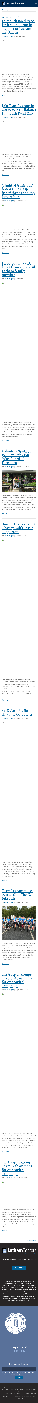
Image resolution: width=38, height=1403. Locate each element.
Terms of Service (11, 1374)
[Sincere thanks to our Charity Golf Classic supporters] (19, 607)
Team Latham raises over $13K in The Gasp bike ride (18, 894)
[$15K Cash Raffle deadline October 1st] (19, 790)
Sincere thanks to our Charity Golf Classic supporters (18, 527)
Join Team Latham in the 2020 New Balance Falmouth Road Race (19, 109)
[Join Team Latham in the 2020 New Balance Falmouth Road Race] (19, 136)
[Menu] (35, 4)
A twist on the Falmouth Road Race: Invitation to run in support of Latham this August (18, 24)
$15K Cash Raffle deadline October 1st (18, 712)
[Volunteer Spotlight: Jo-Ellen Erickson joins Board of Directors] (19, 481)
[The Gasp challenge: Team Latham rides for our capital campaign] (19, 1062)
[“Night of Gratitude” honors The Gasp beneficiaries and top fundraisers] (19, 215)
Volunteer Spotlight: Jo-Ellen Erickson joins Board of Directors (18, 457)
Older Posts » (31, 1240)
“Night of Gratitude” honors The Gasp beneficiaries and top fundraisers (18, 191)
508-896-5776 (32, 1259)
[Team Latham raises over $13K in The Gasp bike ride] (19, 923)
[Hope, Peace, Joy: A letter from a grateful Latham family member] (19, 351)
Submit (19, 1377)
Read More (5, 95)
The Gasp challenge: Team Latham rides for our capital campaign (17, 980)
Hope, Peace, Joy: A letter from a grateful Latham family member (18, 269)
